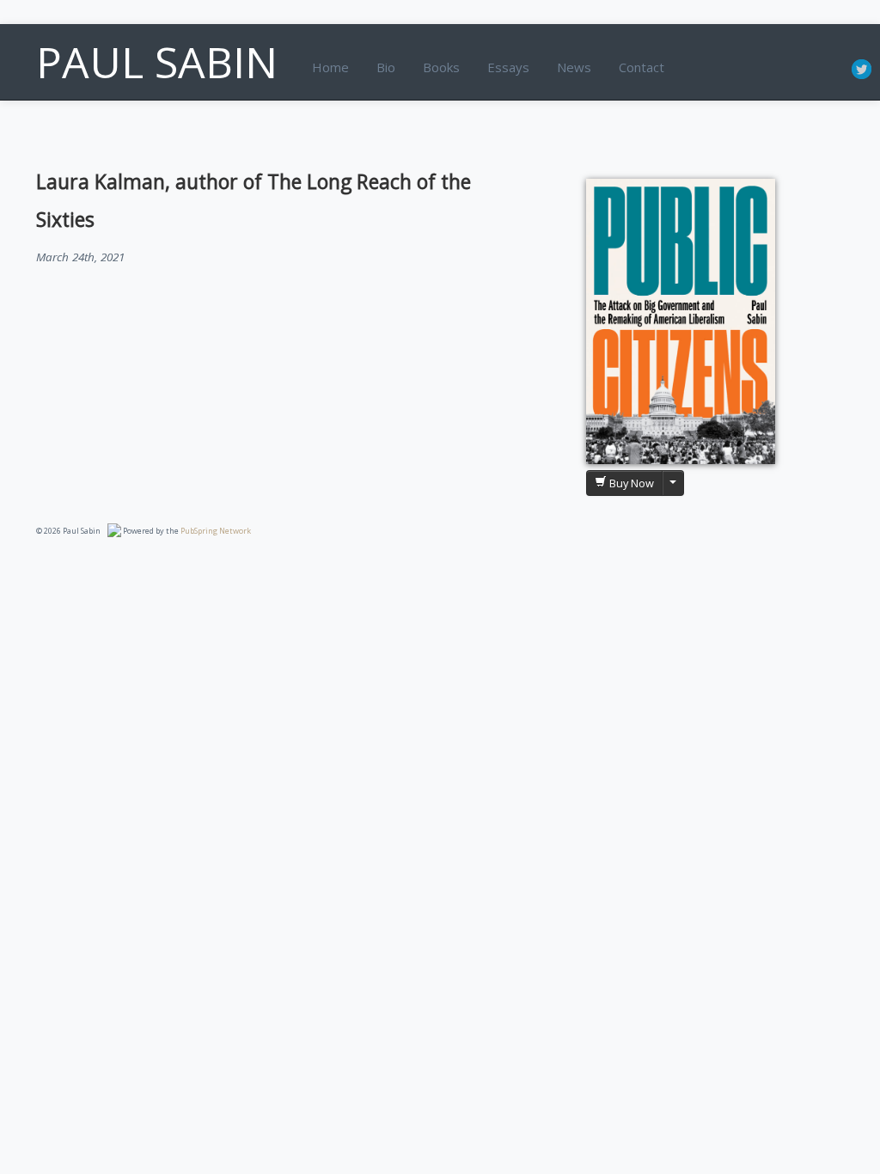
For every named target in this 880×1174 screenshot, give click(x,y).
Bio (385, 67)
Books (441, 67)
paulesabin (861, 69)
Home (330, 67)
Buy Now (630, 483)
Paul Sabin (157, 62)
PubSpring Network (215, 530)
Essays (508, 67)
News (574, 67)
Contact (641, 67)
